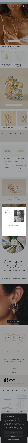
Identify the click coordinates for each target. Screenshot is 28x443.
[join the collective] (14, 221)
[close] (24, 208)
